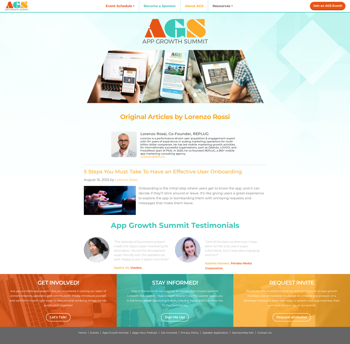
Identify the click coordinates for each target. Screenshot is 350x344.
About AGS (194, 6)
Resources (221, 6)
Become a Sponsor (160, 6)
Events (94, 332)
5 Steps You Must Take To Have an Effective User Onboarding (163, 171)
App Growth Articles (116, 332)
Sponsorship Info (243, 332)
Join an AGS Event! (327, 5)
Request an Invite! (292, 317)
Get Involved (169, 332)
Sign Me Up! (175, 317)
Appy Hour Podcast (144, 332)
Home (82, 332)
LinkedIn (146, 156)
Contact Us (264, 332)
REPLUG (159, 156)
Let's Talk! (58, 317)
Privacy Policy (190, 332)
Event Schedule (119, 6)
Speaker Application (215, 332)
